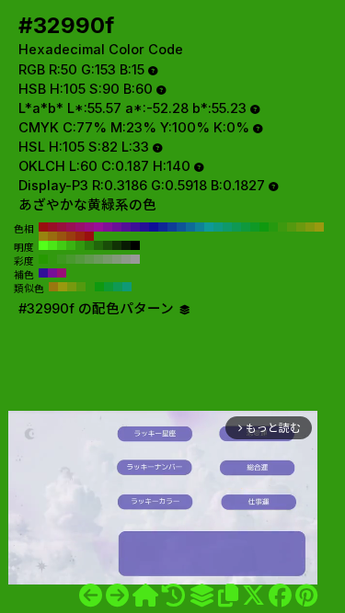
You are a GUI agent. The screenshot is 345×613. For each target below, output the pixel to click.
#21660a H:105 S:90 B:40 (98, 245)
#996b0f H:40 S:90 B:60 (52, 236)
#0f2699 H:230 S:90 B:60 (162, 227)
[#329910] (117, 595)
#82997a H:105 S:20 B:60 (116, 259)
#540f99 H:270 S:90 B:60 (126, 227)
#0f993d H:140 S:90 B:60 (245, 227)
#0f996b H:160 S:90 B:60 (227, 227)
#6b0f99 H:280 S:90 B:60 (116, 227)
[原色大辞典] (145, 595)
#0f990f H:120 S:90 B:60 (264, 227)
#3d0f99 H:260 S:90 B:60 (135, 227)
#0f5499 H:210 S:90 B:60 (181, 227)
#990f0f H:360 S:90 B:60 (43, 227)
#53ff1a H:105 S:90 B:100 (43, 245)
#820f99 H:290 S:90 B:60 (107, 227)
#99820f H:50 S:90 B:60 (43, 236)
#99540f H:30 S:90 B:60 (61, 236)
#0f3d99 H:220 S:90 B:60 (172, 227)
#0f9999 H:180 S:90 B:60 (208, 227)
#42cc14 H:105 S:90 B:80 (61, 245)
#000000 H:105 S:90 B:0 (135, 245)
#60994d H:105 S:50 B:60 (89, 259)
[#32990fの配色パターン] (201, 595)
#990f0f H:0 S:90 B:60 (89, 236)
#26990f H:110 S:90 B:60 (273, 227)
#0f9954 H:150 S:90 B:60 (236, 227)
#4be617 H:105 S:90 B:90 (52, 245)
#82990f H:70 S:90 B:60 (310, 227)
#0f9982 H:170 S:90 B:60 (218, 227)
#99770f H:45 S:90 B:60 (53, 286)
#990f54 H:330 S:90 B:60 (70, 227)
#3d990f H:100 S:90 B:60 (282, 227)
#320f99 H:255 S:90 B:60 (43, 273)
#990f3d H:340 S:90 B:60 (61, 227)
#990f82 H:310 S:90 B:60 (89, 227)
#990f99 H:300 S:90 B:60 (98, 227)
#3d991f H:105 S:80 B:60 (61, 259)
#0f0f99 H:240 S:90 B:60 (153, 227)
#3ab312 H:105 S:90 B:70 (70, 245)
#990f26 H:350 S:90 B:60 (52, 227)
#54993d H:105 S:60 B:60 (80, 259)
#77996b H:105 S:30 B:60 (107, 259)
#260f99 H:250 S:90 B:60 (144, 227)
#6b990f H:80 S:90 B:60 (300, 227)
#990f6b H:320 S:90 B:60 (80, 227)
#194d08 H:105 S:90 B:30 (107, 245)
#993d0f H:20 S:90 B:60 (70, 236)
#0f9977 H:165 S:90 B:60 (127, 286)
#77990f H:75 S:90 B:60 (71, 286)
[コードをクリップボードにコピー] (228, 595)
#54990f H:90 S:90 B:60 (291, 227)
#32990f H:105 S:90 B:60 (80, 245)
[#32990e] (90, 595)
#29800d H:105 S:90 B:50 (89, 245)
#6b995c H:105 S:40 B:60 (98, 259)
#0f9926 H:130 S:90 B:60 (254, 227)
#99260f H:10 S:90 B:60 (80, 236)
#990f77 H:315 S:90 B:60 (61, 273)
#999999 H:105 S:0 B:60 (135, 259)
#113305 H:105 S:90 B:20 (116, 245)
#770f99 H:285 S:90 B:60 (52, 273)
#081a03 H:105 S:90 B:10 (126, 245)
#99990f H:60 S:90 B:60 (319, 227)
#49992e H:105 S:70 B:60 (70, 259)
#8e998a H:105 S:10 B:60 (126, 259)
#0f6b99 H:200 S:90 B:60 (190, 227)
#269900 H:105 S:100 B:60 (43, 259)
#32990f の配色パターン (98, 309)
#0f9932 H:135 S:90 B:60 (108, 286)
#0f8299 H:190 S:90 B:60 (199, 227)
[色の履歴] (173, 595)
